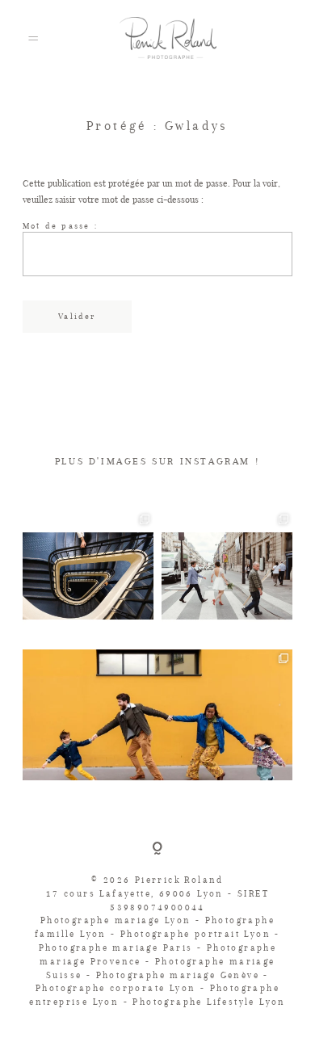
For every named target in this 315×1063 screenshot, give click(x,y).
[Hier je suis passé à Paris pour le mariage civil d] (88, 575)
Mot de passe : (60, 226)
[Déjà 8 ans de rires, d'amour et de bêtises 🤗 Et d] (227, 575)
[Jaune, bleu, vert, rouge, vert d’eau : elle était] (157, 714)
